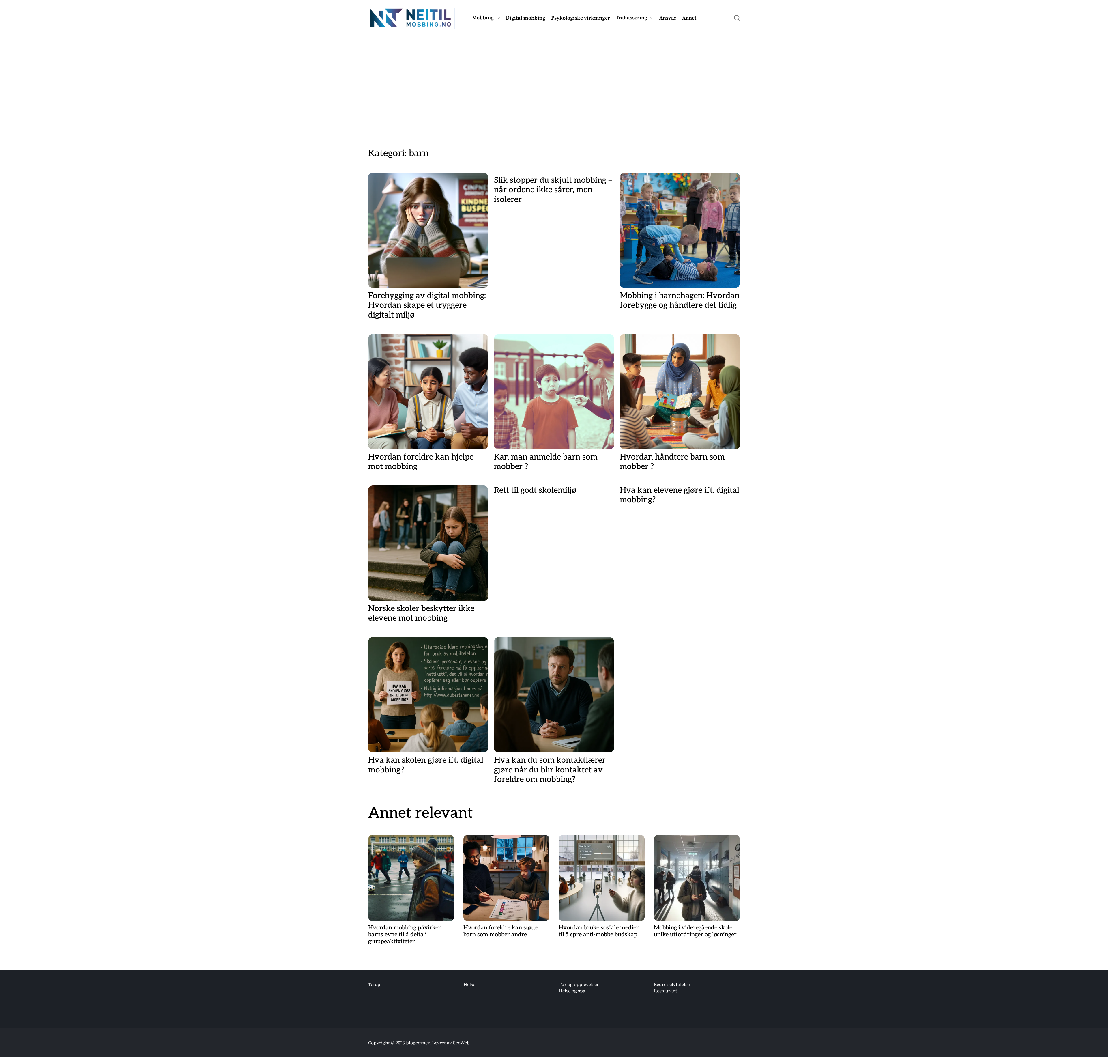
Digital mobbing (525, 18)
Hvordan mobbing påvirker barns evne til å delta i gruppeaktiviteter (404, 934)
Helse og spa (572, 990)
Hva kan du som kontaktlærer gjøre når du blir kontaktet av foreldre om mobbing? (550, 769)
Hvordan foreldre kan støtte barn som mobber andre (500, 931)
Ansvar (667, 18)
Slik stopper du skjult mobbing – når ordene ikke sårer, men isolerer (553, 189)
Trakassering (631, 17)
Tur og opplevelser (579, 984)
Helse (469, 984)
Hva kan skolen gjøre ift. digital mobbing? (425, 765)
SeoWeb (461, 1042)
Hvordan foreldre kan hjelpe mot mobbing (420, 462)
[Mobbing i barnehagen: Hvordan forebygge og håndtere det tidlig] (680, 230)
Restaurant (665, 990)
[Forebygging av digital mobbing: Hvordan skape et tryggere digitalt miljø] (428, 230)
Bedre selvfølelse (672, 984)
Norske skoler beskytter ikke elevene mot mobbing (421, 613)
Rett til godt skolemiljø (535, 490)
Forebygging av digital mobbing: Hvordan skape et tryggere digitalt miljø (427, 305)
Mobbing (483, 17)
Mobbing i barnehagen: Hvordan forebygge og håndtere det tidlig (680, 300)
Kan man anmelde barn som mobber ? (546, 462)
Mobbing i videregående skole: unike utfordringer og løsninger (695, 931)
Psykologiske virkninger (580, 18)
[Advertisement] (554, 81)
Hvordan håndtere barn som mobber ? (672, 462)
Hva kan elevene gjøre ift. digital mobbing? (679, 495)
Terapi (375, 984)
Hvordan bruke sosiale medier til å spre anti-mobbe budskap (599, 931)
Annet (689, 18)
